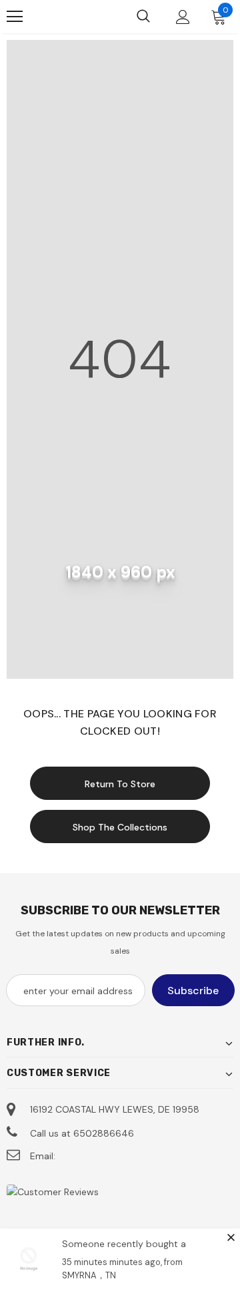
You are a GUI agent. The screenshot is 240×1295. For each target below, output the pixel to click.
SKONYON (60, 16)
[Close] (230, 1237)
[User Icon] (183, 17)
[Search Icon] (143, 16)
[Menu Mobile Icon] (15, 17)
